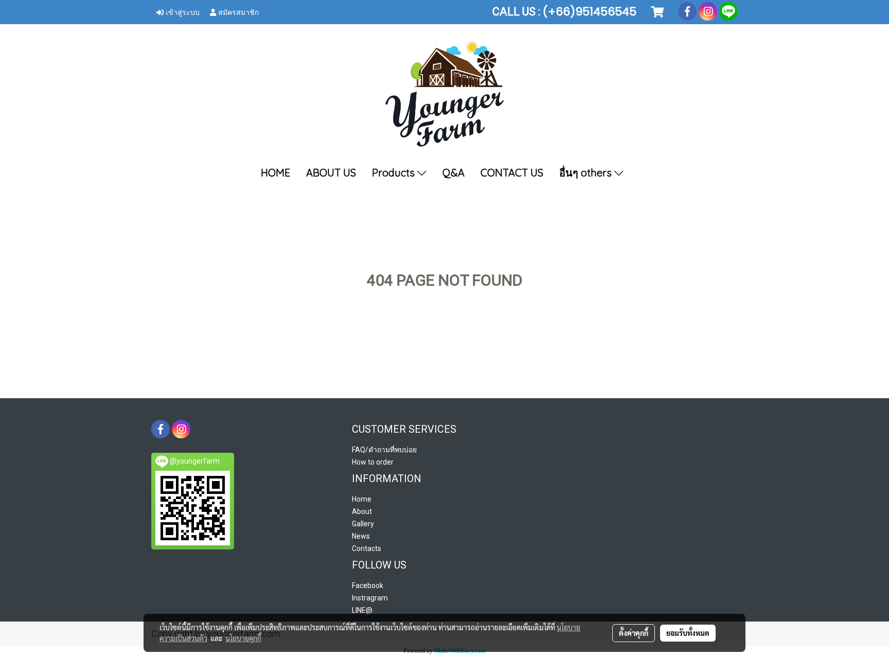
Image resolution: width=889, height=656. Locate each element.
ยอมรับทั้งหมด (687, 632)
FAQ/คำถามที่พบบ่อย (384, 450)
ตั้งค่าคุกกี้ (633, 632)
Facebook (367, 585)
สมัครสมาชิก (237, 11)
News (361, 536)
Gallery (363, 524)
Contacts (366, 548)
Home (361, 499)
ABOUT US (331, 172)
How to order (373, 462)
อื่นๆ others (586, 172)
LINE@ (362, 610)
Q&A (453, 172)
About (362, 511)
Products (394, 172)
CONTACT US (512, 172)
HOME (275, 172)
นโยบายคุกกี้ (243, 638)
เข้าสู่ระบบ (182, 11)
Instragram (370, 598)
